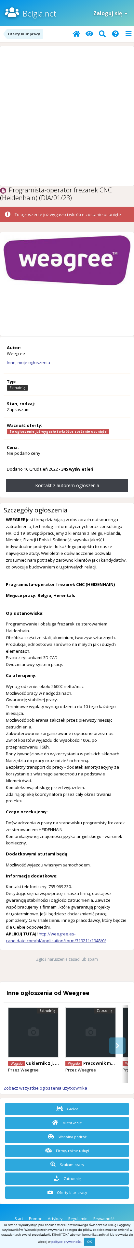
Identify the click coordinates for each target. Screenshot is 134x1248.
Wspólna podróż (72, 1136)
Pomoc (35, 1218)
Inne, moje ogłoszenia (28, 362)
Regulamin (77, 1218)
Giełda (72, 1108)
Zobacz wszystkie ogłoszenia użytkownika (45, 1088)
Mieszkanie (71, 1122)
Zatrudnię (72, 1178)
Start (19, 1218)
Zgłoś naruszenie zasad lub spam (67, 959)
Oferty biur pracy (71, 1192)
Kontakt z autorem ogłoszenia (67, 485)
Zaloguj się (109, 13)
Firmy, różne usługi (72, 1150)
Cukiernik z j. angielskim (52, 1063)
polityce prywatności (66, 1241)
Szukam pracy (71, 1164)
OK (89, 1241)
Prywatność (103, 1218)
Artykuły (55, 1218)
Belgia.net (39, 13)
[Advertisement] (67, 116)
